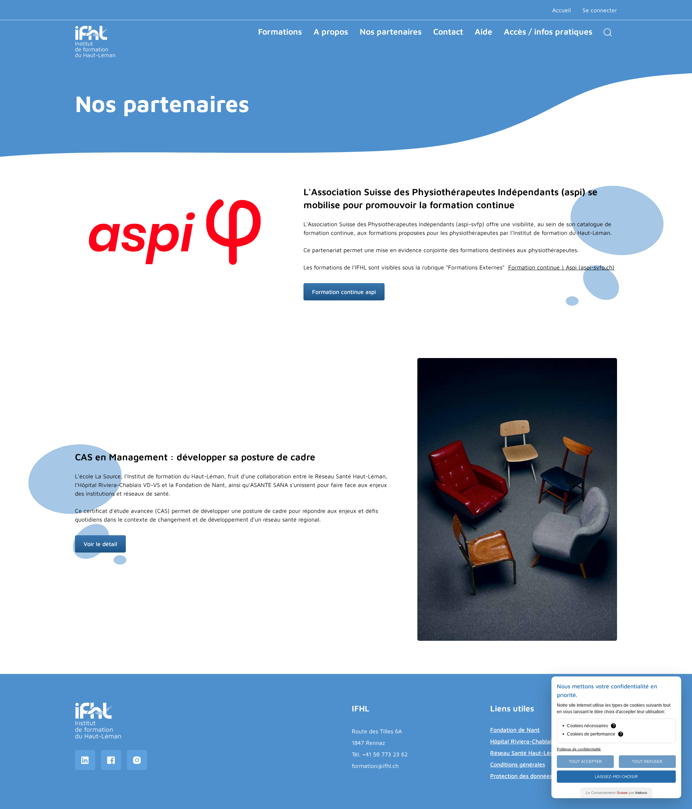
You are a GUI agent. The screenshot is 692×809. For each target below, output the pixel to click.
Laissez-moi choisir (616, 776)
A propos (331, 31)
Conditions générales (517, 764)
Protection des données (521, 776)
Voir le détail (100, 544)
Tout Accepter (585, 761)
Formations (280, 31)
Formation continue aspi (344, 292)
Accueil (561, 10)
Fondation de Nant (515, 730)
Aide (483, 31)
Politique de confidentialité (579, 749)
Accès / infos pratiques (548, 31)
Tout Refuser (647, 761)
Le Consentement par (616, 793)
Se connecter (599, 10)
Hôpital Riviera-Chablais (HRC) (531, 741)
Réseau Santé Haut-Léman (526, 753)
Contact (448, 31)
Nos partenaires (391, 31)
